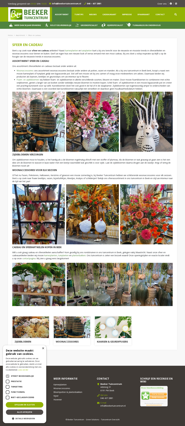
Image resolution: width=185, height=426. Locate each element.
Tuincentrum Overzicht (110, 419)
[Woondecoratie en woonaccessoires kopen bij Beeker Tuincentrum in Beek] (72, 327)
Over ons (162, 3)
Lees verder (23, 370)
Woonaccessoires (25, 70)
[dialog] (24, 384)
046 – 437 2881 (94, 3)
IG (176, 3)
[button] (24, 418)
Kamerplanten (60, 384)
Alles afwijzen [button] (24, 412)
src (175, 14)
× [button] (43, 348)
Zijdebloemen (23, 341)
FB (171, 3)
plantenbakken (79, 255)
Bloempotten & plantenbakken (67, 392)
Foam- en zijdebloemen (28, 79)
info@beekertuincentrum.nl (66, 3)
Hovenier (57, 399)
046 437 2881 (106, 398)
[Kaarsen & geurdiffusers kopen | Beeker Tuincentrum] (113, 327)
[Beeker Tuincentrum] (29, 14)
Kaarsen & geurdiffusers (112, 341)
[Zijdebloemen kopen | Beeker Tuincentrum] (30, 327)
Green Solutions (92, 419)
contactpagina (29, 258)
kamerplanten (72, 50)
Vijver (56, 395)
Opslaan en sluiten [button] (24, 405)
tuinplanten (87, 50)
